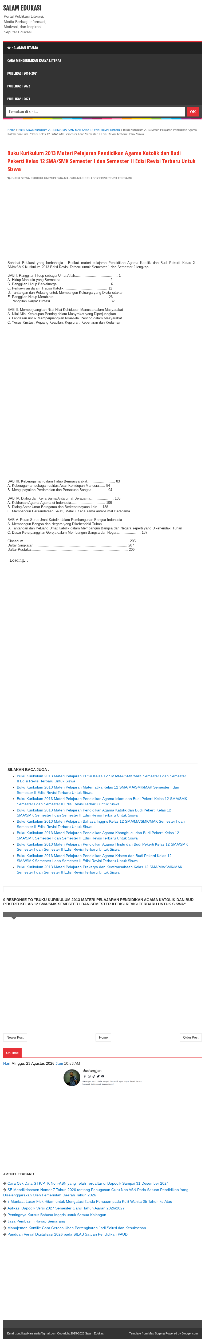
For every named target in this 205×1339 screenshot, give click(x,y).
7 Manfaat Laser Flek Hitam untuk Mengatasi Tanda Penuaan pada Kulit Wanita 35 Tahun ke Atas (89, 1201)
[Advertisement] (102, 220)
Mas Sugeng (156, 1333)
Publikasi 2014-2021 (22, 73)
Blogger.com (190, 1333)
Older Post (190, 1037)
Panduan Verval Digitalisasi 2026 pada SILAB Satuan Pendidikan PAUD (67, 1234)
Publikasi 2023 (18, 98)
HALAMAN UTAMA (24, 47)
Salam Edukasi (22, 8)
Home (103, 1037)
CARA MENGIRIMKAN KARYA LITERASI (34, 60)
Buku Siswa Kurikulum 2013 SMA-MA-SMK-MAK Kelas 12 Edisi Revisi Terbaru (71, 178)
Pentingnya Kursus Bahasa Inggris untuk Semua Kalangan (56, 1215)
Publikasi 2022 (18, 86)
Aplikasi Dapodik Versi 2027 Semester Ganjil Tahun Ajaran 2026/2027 (66, 1208)
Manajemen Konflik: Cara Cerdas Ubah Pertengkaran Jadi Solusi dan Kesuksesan (76, 1228)
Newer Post (15, 1037)
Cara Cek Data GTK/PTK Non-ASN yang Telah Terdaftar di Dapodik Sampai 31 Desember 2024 (88, 1183)
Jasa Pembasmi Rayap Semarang (36, 1221)
